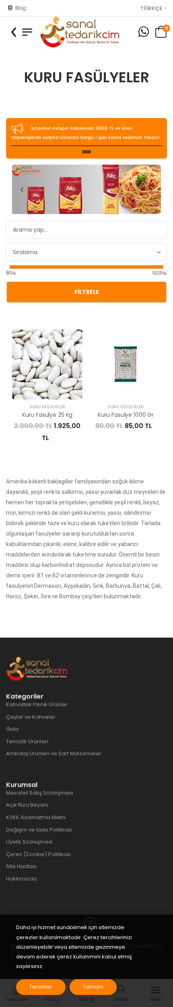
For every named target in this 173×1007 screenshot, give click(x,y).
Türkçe (151, 8)
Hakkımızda (21, 879)
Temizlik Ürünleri (27, 741)
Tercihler (40, 987)
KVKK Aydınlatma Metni (36, 817)
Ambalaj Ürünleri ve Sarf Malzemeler (53, 753)
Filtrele (86, 292)
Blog (20, 7)
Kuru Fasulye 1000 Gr (126, 415)
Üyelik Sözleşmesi (29, 842)
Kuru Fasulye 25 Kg (47, 415)
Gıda (12, 729)
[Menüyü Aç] (27, 32)
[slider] (6, 267)
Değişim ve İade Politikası (39, 830)
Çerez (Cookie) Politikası (38, 854)
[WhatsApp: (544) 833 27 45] (143, 32)
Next (151, 190)
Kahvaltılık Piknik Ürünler (37, 704)
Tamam (93, 987)
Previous (21, 190)
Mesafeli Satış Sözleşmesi (39, 793)
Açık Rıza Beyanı (27, 805)
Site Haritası (21, 866)
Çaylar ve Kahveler (31, 717)
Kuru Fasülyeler (47, 407)
